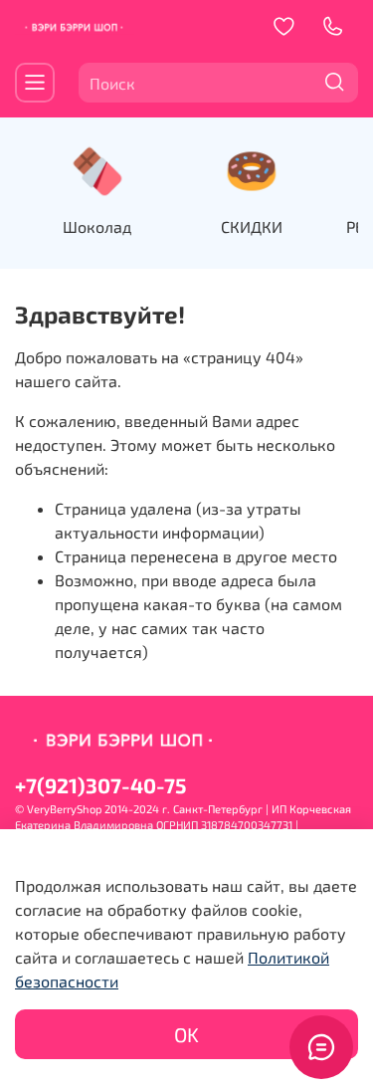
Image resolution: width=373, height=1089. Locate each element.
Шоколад (97, 226)
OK (186, 1034)
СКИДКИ (251, 226)
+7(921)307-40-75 (100, 784)
